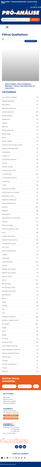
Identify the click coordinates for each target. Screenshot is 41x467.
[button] (7, 27)
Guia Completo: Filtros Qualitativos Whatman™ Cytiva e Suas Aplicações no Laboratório (20, 86)
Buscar (35, 20)
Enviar (36, 386)
